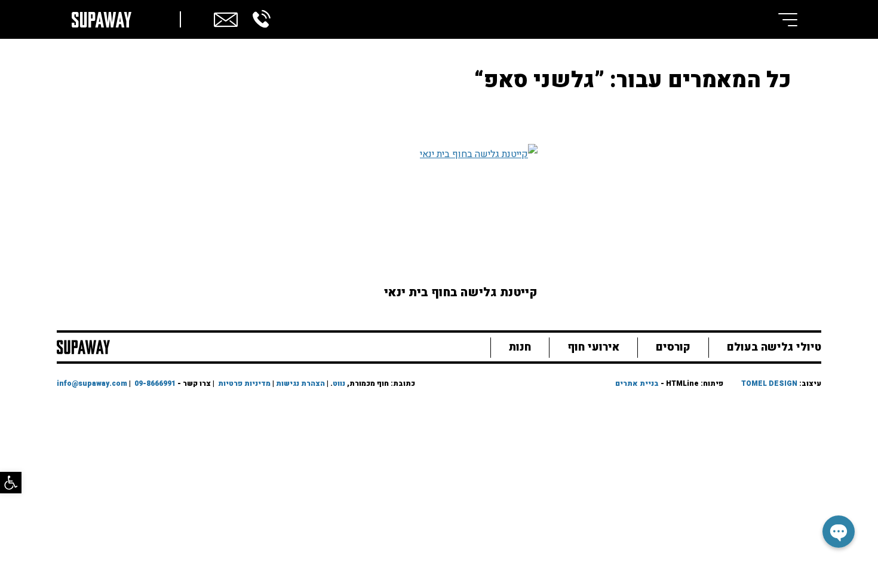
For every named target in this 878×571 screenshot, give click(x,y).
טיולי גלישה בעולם (774, 347)
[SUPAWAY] (83, 346)
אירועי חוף (593, 347)
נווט (339, 383)
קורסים (673, 347)
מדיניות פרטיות (244, 383)
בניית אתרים (637, 383)
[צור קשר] (226, 18)
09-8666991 (155, 383)
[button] (11, 482)
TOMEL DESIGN (769, 383)
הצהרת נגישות (300, 383)
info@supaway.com (92, 383)
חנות (520, 347)
